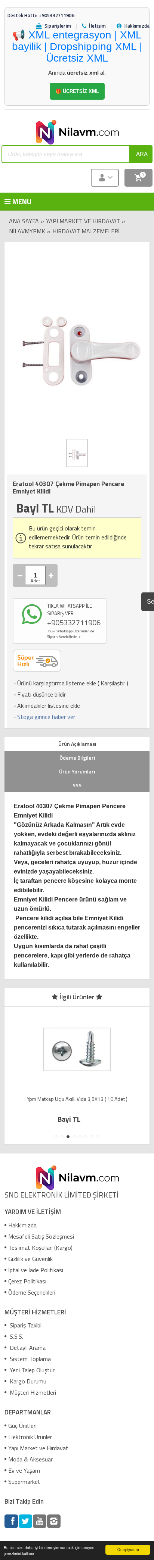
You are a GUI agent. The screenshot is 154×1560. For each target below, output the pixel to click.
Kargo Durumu (27, 1381)
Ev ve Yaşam (24, 1470)
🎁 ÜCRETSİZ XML (77, 91)
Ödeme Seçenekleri (31, 1292)
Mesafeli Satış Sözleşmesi (41, 1236)
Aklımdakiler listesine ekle (46, 705)
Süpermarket (24, 1481)
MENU (16, 201)
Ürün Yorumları (77, 771)
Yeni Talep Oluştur (31, 1370)
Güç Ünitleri (22, 1425)
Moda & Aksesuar (30, 1459)
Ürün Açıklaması (77, 744)
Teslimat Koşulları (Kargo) (40, 1247)
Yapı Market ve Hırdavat (83, 221)
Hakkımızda (22, 1225)
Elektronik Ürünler (30, 1436)
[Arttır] (51, 575)
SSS (77, 785)
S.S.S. (15, 1336)
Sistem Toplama (29, 1358)
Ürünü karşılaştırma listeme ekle (54, 683)
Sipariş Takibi (24, 1325)
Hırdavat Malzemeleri (86, 231)
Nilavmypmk (27, 231)
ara (142, 154)
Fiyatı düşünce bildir (39, 694)
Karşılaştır (113, 683)
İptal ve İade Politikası (35, 1269)
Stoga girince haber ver (44, 716)
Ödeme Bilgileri (77, 758)
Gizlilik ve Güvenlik (30, 1258)
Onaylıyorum (128, 1549)
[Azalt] (20, 575)
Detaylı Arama (27, 1347)
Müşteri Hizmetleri (32, 1392)
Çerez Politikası (27, 1281)
